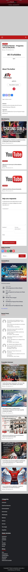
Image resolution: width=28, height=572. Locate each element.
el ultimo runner (8, 99)
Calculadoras (5, 553)
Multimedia (5, 43)
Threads (4, 542)
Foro (3, 552)
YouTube (4, 544)
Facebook (4, 539)
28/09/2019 (9, 49)
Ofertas (3, 520)
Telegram (4, 538)
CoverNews (10, 569)
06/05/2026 (9, 143)
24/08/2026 (9, 489)
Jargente (10, 334)
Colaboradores (5, 555)
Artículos (4, 379)
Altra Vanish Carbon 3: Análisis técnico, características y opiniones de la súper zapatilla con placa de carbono (13, 410)
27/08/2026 (9, 413)
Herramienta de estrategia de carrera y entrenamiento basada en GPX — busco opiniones (15, 321)
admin (5, 49)
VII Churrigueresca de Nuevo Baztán (14, 288)
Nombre (4, 227)
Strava (3, 546)
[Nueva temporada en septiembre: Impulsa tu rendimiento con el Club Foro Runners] (14, 476)
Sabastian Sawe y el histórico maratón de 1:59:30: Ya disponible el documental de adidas (13, 140)
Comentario (5, 208)
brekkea (10, 348)
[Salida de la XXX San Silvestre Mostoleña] (14, 179)
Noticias (4, 431)
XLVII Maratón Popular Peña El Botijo (14, 301)
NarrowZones (11, 326)
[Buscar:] (10, 255)
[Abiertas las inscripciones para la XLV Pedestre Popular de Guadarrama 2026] (14, 425)
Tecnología (5, 457)
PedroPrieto (11, 356)
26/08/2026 (9, 438)
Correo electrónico (18, 228)
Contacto (4, 558)
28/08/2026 (9, 386)
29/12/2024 (9, 191)
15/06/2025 (9, 167)
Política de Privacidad (7, 560)
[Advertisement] (14, 21)
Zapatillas (4, 405)
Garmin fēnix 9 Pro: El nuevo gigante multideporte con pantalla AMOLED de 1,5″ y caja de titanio (13, 461)
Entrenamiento (10, 379)
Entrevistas (4, 511)
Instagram (4, 536)
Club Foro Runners (6, 482)
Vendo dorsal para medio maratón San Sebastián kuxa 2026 (15, 329)
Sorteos (4, 523)
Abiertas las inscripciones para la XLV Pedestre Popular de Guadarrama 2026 (13, 436)
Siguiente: (13, 111)
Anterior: (12, 105)
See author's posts (14, 84)
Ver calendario (4, 308)
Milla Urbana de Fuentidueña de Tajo (14, 305)
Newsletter (4, 557)
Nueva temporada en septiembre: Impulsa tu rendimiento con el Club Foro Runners (12, 486)
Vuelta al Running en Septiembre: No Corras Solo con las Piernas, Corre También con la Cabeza (13, 383)
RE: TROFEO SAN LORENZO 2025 (14, 344)
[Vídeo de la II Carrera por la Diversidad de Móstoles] (14, 154)
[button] (2, 37)
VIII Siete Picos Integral (11, 297)
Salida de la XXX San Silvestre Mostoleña (11, 189)
